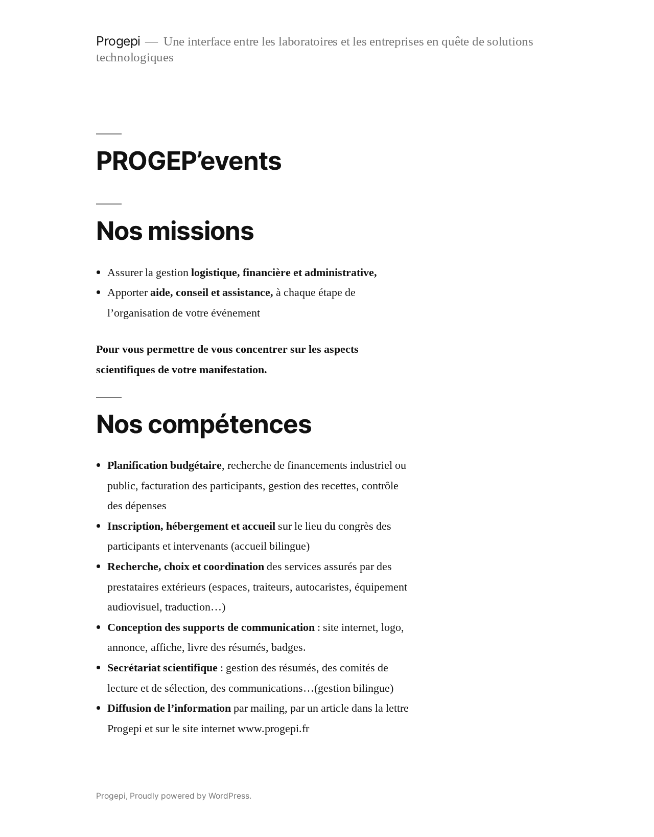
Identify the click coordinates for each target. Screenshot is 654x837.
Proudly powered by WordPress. (190, 796)
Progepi (118, 41)
